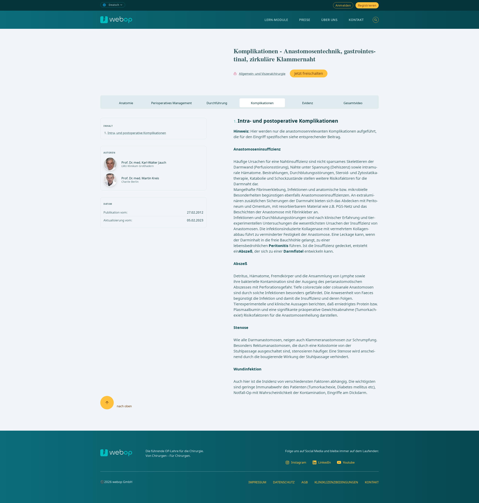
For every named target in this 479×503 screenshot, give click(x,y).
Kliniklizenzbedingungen (336, 482)
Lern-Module (276, 20)
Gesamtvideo (353, 103)
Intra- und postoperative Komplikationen (137, 133)
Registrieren (367, 5)
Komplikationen (262, 103)
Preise (304, 20)
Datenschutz (284, 482)
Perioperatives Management (171, 103)
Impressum (257, 482)
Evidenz (307, 103)
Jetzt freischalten (308, 73)
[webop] (116, 20)
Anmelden (343, 5)
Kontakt (356, 20)
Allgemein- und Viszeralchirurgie (262, 73)
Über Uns (329, 20)
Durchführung (217, 103)
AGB (304, 482)
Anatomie (126, 103)
